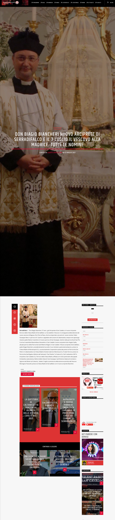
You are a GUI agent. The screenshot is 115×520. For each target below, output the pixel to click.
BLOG (43, 3)
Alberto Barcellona (55, 155)
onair (83, 3)
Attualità (91, 3)
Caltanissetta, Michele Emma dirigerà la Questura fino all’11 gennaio (92, 513)
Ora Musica (85, 340)
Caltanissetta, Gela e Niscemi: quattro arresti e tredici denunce (65, 466)
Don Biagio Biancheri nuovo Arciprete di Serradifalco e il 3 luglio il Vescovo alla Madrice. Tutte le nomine (88, 368)
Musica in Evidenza (87, 480)
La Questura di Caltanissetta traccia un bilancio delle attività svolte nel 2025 (30, 414)
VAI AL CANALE (94, 397)
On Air (111, 3)
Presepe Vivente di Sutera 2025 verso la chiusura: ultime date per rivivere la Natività (92, 498)
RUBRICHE (50, 3)
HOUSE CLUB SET (87, 354)
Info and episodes (92, 325)
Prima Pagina (57, 131)
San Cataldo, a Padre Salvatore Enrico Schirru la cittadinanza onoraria (35, 467)
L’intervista (66, 3)
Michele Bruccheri (28, 434)
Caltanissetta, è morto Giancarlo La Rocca (50, 412)
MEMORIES (85, 349)
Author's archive (27, 380)
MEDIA (57, 3)
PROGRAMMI (36, 3)
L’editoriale (76, 3)
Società (99, 3)
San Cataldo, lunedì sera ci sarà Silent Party (92, 484)
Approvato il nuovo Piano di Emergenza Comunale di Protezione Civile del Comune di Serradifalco (68, 416)
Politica (44, 395)
